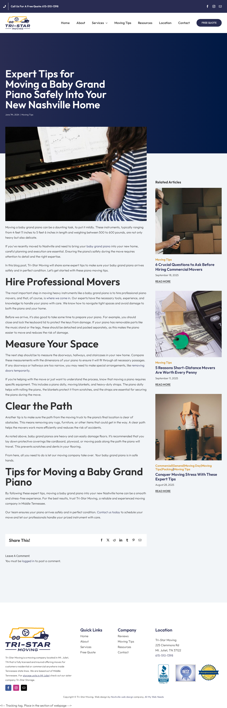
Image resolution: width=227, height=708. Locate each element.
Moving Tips (27, 114)
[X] (108, 540)
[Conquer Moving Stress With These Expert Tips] (188, 396)
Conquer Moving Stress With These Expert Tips (186, 476)
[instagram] (213, 6)
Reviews (123, 636)
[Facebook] (101, 540)
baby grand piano (98, 246)
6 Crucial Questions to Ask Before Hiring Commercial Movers (184, 267)
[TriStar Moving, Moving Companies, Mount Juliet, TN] (163, 674)
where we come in (58, 298)
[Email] (140, 540)
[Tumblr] (127, 540)
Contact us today (108, 512)
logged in (28, 561)
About (84, 641)
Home (84, 636)
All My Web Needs (154, 696)
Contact (123, 652)
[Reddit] (114, 540)
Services (85, 647)
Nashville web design (122, 696)
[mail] (220, 6)
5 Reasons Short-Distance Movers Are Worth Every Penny (185, 370)
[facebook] (207, 6)
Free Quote (88, 652)
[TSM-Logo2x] (17, 18)
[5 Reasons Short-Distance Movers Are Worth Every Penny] (188, 293)
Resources (124, 647)
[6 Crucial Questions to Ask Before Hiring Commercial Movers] (188, 190)
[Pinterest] (133, 540)
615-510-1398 (164, 655)
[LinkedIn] (121, 540)
